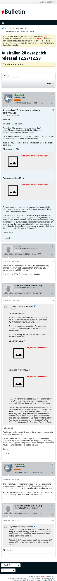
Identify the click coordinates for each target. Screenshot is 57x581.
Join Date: (18, 103)
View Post (35, 306)
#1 (53, 110)
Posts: (35, 103)
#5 (53, 521)
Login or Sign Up (47, 2)
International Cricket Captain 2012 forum (19, 31)
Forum (9, 28)
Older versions (20, 28)
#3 (53, 300)
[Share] (52, 103)
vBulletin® (41, 576)
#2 (53, 261)
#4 (53, 480)
